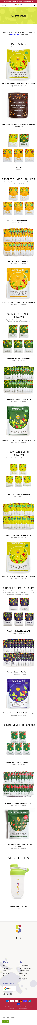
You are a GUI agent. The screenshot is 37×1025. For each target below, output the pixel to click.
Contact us (6, 973)
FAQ (4, 971)
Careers (5, 976)
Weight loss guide (23, 971)
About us (5, 968)
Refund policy (22, 976)
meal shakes (14, 34)
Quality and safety (23, 965)
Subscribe (5, 1021)
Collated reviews (23, 973)
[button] (3, 5)
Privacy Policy (22, 1008)
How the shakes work (24, 968)
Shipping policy (22, 978)
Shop (4, 965)
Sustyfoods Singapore (12, 1007)
